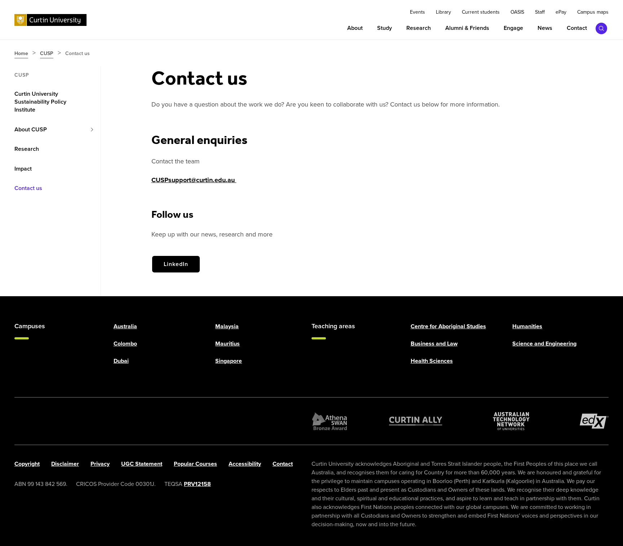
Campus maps (593, 12)
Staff (540, 12)
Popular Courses (195, 464)
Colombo (125, 343)
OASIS (517, 12)
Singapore (228, 361)
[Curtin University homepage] (50, 20)
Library (443, 12)
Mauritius (227, 343)
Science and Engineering (544, 343)
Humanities (527, 326)
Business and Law (434, 343)
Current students (481, 12)
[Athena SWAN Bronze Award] (330, 421)
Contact (283, 464)
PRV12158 (197, 484)
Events (417, 12)
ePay (561, 12)
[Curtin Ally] (415, 421)
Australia (125, 326)
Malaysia (227, 326)
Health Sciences (432, 361)
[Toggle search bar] (601, 28)
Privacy (100, 464)
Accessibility (245, 464)
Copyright (27, 464)
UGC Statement (141, 464)
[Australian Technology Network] (511, 421)
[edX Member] (594, 421)
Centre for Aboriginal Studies (448, 326)
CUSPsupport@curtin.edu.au (194, 180)
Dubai (121, 361)
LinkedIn (176, 264)
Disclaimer (65, 464)
